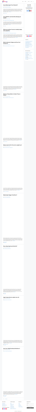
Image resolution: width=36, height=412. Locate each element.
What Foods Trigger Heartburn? (10, 195)
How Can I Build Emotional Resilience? (11, 348)
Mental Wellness (5, 90)
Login (31, 1)
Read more (9, 24)
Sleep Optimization (5, 141)
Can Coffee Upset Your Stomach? (10, 5)
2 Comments (5, 242)
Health (25, 1)
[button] (33, 1)
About (23, 1)
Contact (29, 1)
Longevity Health (6, 344)
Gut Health (5, 293)
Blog (4, 344)
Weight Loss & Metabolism (6, 191)
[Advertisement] (29, 23)
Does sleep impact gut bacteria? (10, 246)
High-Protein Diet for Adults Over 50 (11, 297)
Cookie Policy (3, 403)
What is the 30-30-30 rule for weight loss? (12, 145)
